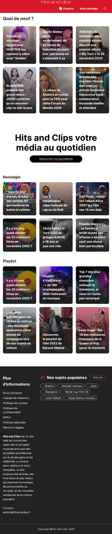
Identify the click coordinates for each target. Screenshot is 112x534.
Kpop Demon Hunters (82, 397)
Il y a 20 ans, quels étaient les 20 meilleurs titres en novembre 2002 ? (19, 237)
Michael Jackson (72, 385)
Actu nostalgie (89, 8)
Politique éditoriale (14, 422)
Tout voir (98, 377)
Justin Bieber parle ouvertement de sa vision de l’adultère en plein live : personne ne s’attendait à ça (56, 45)
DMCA (7, 417)
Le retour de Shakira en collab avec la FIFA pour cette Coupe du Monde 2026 (55, 99)
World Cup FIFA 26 (76, 391)
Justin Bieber (53, 397)
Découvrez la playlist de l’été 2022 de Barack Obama (53, 341)
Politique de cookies (15, 403)
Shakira (49, 385)
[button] (105, 8)
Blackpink (51, 391)
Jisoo (93, 385)
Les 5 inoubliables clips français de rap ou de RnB (55, 203)
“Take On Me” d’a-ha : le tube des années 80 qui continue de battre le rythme (18, 201)
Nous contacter (12, 392)
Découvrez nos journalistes (56, 158)
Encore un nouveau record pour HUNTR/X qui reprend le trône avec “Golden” (18, 47)
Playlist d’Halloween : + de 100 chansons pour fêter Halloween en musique (54, 287)
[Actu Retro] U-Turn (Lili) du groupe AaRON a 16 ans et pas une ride (54, 237)
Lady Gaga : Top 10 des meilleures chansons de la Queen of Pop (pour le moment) (92, 339)
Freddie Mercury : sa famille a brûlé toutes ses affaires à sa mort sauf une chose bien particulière (92, 235)
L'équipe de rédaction (16, 398)
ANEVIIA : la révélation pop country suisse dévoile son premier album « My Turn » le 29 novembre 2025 (92, 45)
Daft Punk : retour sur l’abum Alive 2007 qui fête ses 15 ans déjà (92, 203)
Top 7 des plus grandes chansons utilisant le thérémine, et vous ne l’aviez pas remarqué (90, 285)
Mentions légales (13, 427)
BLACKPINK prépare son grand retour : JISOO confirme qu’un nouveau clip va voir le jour (19, 97)
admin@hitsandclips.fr (16, 512)
